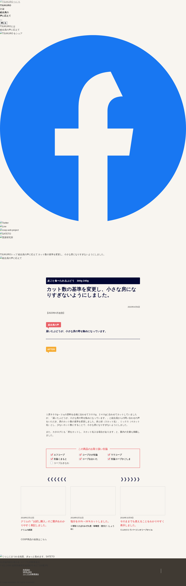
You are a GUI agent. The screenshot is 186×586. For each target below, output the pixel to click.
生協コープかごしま (121, 459)
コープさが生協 (90, 455)
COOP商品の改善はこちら (34, 539)
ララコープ (116, 455)
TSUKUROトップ (8, 254)
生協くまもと (60, 459)
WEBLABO (27, 572)
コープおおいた (90, 459)
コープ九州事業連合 (31, 574)
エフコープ (59, 455)
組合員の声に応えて (10, 30)
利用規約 (26, 570)
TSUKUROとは (7, 26)
